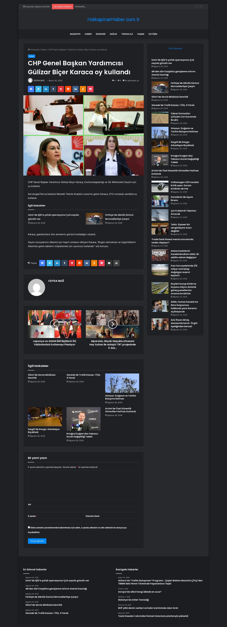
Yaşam (140, 34)
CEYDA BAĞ (39, 80)
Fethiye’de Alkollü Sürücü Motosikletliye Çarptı (97, 6)
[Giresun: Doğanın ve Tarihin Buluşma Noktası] (122, 383)
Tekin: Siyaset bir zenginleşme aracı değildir (181, 228)
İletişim (153, 34)
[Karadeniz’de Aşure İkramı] (159, 201)
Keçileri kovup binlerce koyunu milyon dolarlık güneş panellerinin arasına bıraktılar (183, 288)
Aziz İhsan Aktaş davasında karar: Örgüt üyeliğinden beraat (184, 323)
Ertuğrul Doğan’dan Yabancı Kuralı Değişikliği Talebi (82, 435)
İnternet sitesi (92, 516)
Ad (30, 504)
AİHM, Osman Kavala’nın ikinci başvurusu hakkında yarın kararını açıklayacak (184, 306)
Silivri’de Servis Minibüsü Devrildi (41, 376)
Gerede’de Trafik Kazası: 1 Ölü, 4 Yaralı (84, 376)
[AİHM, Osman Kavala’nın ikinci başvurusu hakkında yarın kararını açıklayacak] (159, 306)
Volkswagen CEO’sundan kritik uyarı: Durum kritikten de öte (185, 185)
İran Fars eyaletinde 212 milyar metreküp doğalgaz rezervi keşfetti (184, 270)
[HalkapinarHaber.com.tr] (113, 19)
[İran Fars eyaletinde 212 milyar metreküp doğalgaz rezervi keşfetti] (159, 270)
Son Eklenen (175, 48)
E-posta (32, 516)
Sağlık (113, 34)
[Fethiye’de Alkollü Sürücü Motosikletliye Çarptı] (94, 218)
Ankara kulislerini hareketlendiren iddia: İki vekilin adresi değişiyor (185, 254)
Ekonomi (100, 34)
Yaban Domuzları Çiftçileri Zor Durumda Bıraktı (183, 117)
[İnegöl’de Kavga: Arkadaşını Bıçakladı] (45, 416)
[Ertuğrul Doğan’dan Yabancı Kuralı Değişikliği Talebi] (84, 419)
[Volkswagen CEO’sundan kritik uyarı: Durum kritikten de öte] (159, 186)
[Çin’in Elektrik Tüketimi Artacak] (159, 215)
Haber (88, 34)
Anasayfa (75, 34)
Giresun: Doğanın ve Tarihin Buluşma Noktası (120, 397)
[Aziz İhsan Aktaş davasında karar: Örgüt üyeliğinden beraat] (159, 324)
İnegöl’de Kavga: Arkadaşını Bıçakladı (44, 431)
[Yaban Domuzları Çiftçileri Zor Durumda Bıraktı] (159, 118)
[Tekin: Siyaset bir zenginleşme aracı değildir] (159, 229)
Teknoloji (127, 34)
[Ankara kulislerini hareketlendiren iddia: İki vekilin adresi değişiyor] (159, 255)
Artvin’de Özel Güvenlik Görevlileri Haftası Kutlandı (120, 410)
